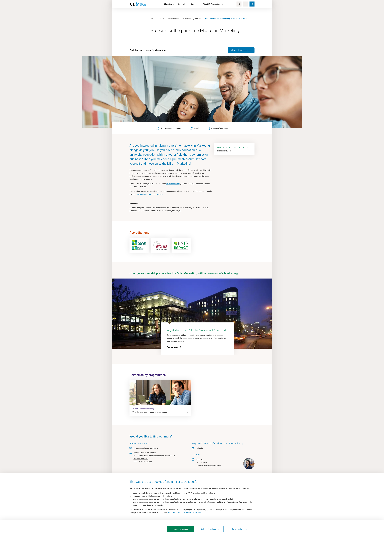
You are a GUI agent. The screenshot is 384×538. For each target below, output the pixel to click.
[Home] (152, 18)
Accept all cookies (181, 529)
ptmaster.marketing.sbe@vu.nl (146, 448)
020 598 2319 (201, 462)
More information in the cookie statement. (185, 512)
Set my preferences (239, 529)
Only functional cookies (210, 529)
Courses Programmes (192, 18)
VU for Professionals (171, 18)
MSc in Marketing (173, 184)
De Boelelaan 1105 (141, 459)
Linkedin (199, 448)
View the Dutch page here (241, 50)
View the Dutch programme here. (150, 194)
